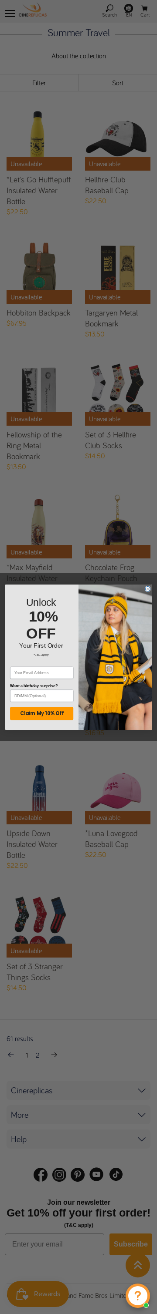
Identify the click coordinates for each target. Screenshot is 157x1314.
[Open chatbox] (138, 1296)
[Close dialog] (147, 588)
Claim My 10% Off (42, 713)
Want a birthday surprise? (34, 686)
